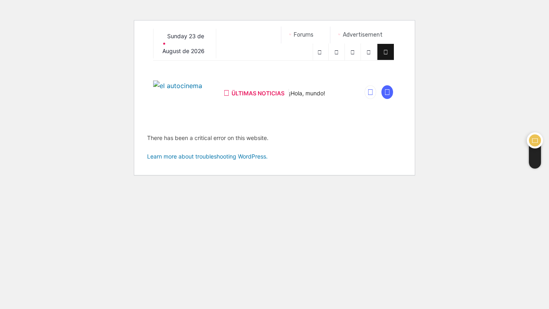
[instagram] (354, 51)
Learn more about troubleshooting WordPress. (207, 156)
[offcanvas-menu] (385, 52)
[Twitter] (338, 51)
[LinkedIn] (370, 51)
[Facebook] (321, 51)
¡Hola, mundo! (307, 93)
